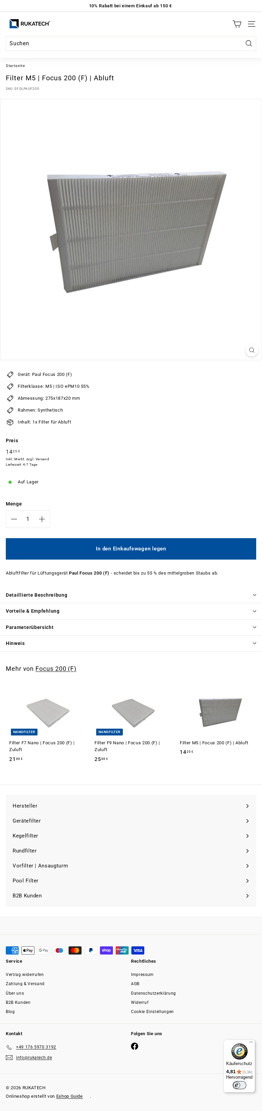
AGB (135, 983)
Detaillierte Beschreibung (37, 595)
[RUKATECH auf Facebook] (134, 1046)
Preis (12, 440)
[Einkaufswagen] (237, 24)
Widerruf (139, 1002)
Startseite (15, 66)
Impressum (142, 974)
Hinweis (15, 643)
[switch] (239, 1085)
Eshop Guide (69, 1096)
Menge (14, 504)
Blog (10, 1011)
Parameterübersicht (30, 627)
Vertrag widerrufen (25, 974)
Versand (42, 459)
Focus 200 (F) (55, 668)
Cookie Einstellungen (152, 1011)
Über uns (15, 993)
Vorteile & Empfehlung (33, 611)
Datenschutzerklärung (153, 993)
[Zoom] (252, 350)
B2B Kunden (18, 1002)
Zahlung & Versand (25, 983)
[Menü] (251, 1044)
